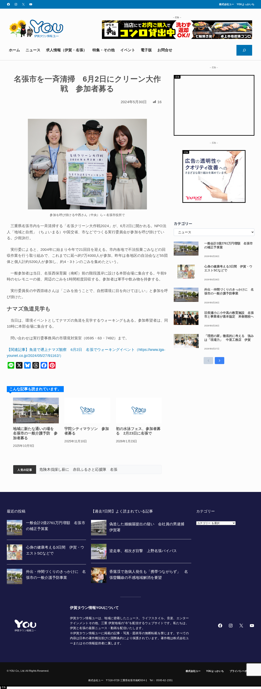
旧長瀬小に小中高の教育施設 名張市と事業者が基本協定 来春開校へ (229, 314)
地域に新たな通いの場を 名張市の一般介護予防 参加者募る (35, 433)
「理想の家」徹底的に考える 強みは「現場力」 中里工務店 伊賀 (229, 337)
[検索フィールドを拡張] (244, 50)
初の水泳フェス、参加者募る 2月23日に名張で (138, 431)
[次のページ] (219, 360)
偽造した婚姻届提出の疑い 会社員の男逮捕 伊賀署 (94, 469)
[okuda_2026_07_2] (177, 38)
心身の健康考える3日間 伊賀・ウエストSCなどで (228, 268)
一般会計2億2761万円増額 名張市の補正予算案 (228, 245)
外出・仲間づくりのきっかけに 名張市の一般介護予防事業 (229, 291)
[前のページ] (208, 360)
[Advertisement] (214, 104)
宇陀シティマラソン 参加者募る (86, 431)
